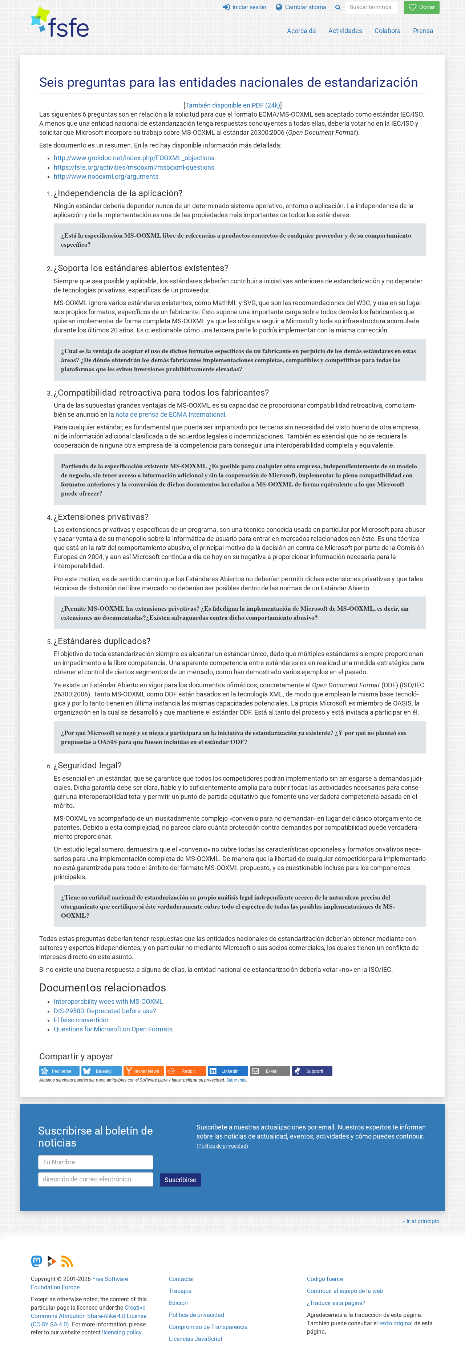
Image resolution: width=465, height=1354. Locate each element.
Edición (178, 1303)
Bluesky (104, 1071)
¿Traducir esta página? (336, 1303)
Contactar (181, 1279)
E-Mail (272, 1071)
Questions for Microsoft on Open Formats (113, 1029)
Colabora (388, 31)
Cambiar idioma (304, 7)
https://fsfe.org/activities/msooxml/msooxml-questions (134, 167)
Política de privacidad (196, 1314)
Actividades (345, 31)
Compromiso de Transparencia (208, 1326)
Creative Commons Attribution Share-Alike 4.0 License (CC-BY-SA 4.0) (88, 1316)
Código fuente (325, 1279)
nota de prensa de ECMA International (170, 414)
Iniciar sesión (248, 7)
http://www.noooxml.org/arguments (106, 176)
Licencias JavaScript (195, 1338)
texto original (396, 1323)
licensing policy (121, 1332)
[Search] (338, 7)
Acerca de (301, 31)
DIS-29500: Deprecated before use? (105, 1011)
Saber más (236, 1080)
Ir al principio (423, 1221)
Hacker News (146, 1071)
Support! (314, 1071)
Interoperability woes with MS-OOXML (108, 1001)
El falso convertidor (81, 1020)
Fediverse (62, 1071)
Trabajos (180, 1291)
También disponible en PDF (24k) (232, 105)
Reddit (188, 1071)
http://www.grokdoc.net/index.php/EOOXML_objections (134, 158)
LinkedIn (230, 1071)
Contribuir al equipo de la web (345, 1291)
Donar (425, 7)
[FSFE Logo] (60, 22)
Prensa (423, 31)
